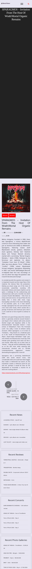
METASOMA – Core (9, 480)
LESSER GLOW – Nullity (13, 391)
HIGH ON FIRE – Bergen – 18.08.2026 (14, 553)
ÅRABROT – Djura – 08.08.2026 (12, 558)
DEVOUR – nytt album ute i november (15, 437)
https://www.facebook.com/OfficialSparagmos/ (16, 373)
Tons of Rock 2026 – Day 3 (11, 523)
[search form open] (28, 4)
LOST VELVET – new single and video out (15, 442)
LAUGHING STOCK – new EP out (13, 420)
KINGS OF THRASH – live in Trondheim (15, 513)
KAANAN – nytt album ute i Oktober (14, 425)
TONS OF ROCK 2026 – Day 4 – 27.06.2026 (15, 567)
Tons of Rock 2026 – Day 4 (11, 518)
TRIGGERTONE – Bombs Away (12, 467)
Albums (5, 215)
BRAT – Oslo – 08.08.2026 (11, 562)
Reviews (12, 215)
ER (4, 232)
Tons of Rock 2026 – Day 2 (11, 527)
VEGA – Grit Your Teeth (13, 397)
